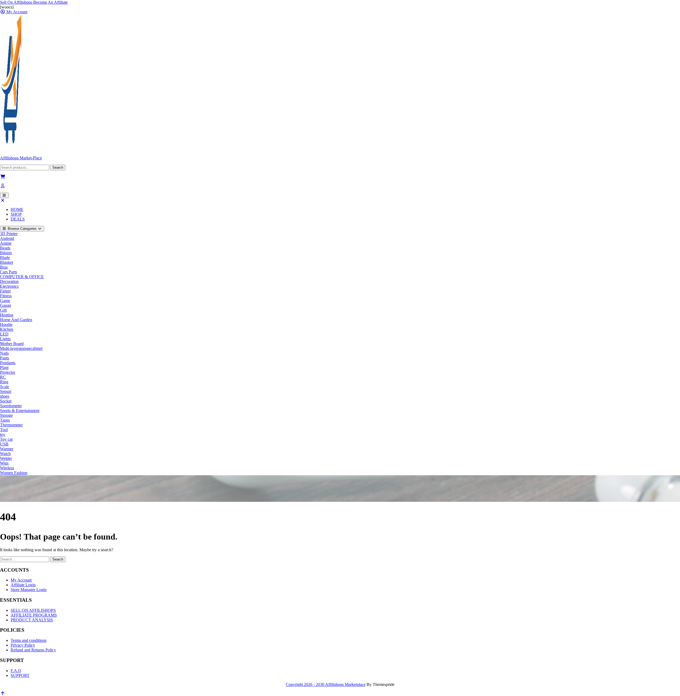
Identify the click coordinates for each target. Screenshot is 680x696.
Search (57, 167)
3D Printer (9, 233)
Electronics (9, 286)
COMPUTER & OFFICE (22, 276)
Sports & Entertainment (19, 410)
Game (5, 300)
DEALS (18, 219)
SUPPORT (20, 675)
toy (2, 434)
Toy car (6, 439)
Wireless (7, 468)
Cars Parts (8, 272)
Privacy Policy (23, 645)
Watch (5, 453)
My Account (21, 580)
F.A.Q (16, 670)
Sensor (5, 391)
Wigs (4, 463)
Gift (3, 310)
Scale (4, 386)
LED (4, 334)
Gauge (5, 305)
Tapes (5, 420)
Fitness (6, 296)
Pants (4, 358)
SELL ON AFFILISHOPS (33, 610)
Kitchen (6, 329)
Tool (4, 429)
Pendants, (8, 362)
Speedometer (11, 406)
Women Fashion (13, 472)
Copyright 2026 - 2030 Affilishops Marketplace (326, 684)
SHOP (16, 214)
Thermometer (11, 425)
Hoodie (6, 324)
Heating (6, 315)
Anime (5, 243)
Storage (6, 415)
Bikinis (6, 253)
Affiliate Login (23, 585)
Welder (6, 458)
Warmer (6, 449)
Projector (7, 372)
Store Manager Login (28, 589)
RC (3, 377)
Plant (4, 367)
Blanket (6, 262)
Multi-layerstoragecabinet (21, 348)
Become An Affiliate (50, 2)
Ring (4, 382)
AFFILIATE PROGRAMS (34, 615)
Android (7, 238)
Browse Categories (22, 229)
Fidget (5, 291)
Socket (5, 401)
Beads (5, 248)
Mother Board (12, 343)
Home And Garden (16, 319)
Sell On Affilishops (16, 2)
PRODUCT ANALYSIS (32, 620)
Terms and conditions (28, 640)
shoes (4, 396)
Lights (5, 339)
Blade (5, 257)
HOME (17, 209)
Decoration (9, 281)
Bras (4, 267)
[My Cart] (2, 177)
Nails (4, 353)
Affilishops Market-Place (21, 158)
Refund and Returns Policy (33, 650)
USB (4, 444)
